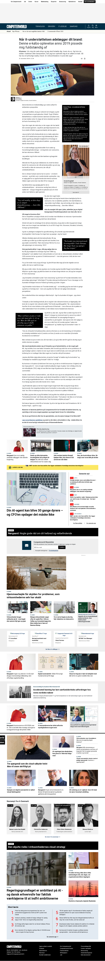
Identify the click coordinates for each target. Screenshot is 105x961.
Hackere (76, 504)
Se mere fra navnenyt (52, 837)
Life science (77, 513)
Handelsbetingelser (86, 953)
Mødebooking (44, 1)
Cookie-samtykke (86, 948)
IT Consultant (13, 638)
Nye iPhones (15, 31)
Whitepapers (63, 953)
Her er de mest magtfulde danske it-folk (33, 31)
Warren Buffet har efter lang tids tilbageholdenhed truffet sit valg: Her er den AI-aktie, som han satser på (76, 919)
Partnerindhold (64, 950)
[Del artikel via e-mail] (82, 58)
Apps (75, 478)
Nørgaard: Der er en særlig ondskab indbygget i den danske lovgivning (51, 468)
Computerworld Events (66, 948)
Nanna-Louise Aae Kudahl (17, 829)
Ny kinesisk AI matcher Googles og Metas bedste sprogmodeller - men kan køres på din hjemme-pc (73, 931)
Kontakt (80, 1)
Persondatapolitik (86, 946)
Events (30, 1)
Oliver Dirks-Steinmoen (64, 829)
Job (25, 1)
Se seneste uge (52, 937)
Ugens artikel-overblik (45, 946)
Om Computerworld (16, 1)
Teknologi (40, 26)
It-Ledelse (62, 26)
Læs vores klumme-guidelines (32, 420)
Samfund (73, 26)
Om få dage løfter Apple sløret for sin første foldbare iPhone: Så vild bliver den (32, 925)
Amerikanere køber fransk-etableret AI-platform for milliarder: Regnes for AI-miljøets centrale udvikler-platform (77, 925)
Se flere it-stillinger (52, 649)
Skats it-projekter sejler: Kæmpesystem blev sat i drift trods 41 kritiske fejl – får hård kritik (84, 499)
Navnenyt (42, 953)
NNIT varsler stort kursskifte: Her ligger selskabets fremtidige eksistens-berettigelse (82, 518)
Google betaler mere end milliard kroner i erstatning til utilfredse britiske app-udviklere (83, 482)
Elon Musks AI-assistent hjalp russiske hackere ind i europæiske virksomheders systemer (83, 508)
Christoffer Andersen (40, 829)
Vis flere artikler (77, 523)
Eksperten (53, 1)
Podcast (41, 948)
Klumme (9, 453)
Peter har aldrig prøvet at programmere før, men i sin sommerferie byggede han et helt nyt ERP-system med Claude (31, 912)
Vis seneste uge (91, 523)
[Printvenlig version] (84, 58)
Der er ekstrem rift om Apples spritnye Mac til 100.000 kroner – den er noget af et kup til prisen (32, 931)
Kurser (36, 1)
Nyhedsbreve (72, 1)
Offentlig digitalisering (43, 429)
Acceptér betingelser (41, 550)
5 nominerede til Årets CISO (55, 31)
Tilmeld (62, 547)
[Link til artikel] (17, 446)
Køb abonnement (89, 1)
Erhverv (51, 26)
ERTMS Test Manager (85, 638)
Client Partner (59, 640)
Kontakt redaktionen (45, 955)
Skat (75, 495)
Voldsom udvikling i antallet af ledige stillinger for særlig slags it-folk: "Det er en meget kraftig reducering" (31, 919)
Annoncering (62, 1)
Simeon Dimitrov (88, 829)
